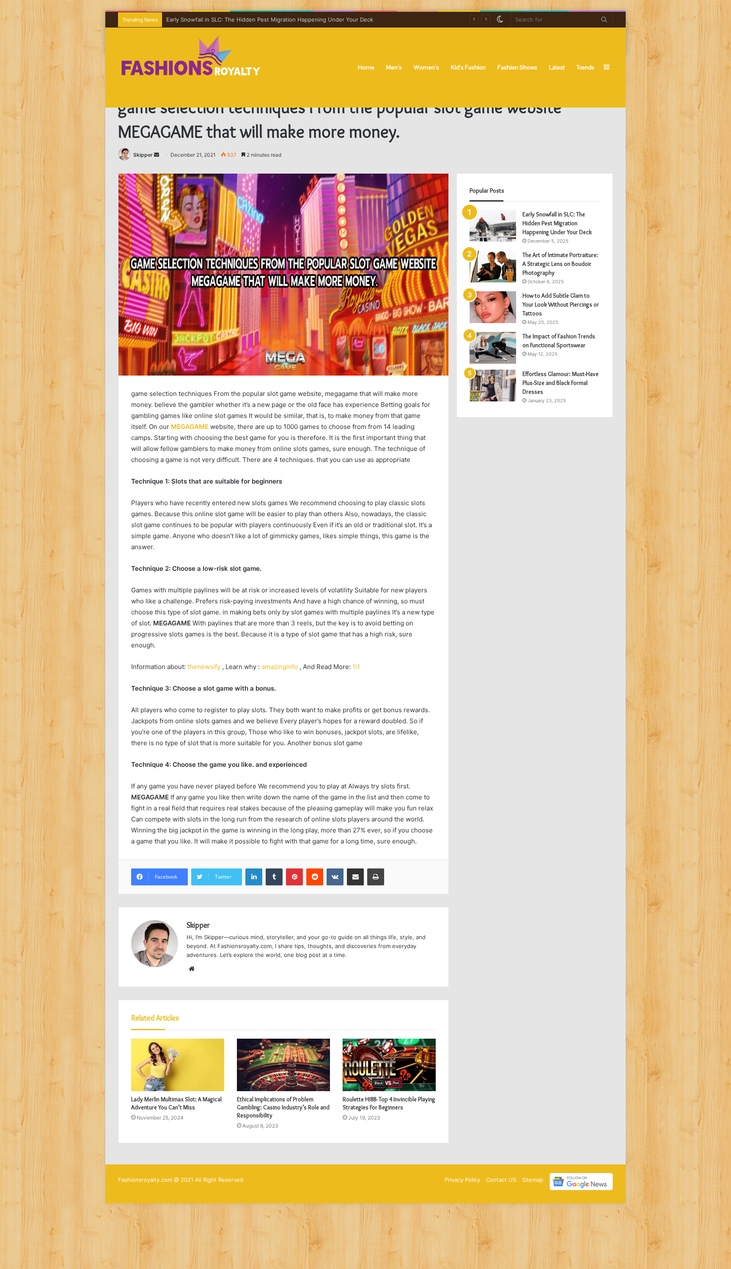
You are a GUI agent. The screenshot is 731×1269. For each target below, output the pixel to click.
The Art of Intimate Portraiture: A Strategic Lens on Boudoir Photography (262, 19)
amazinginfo (279, 667)
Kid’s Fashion (468, 67)
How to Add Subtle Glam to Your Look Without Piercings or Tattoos (560, 304)
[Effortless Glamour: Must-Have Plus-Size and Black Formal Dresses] (493, 385)
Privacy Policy (462, 1179)
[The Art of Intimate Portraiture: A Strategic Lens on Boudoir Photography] (493, 266)
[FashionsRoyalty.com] (191, 67)
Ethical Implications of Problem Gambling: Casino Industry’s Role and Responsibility (283, 1107)
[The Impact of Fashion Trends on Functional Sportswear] (493, 348)
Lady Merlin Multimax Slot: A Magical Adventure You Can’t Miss (176, 1103)
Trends (585, 67)
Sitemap (532, 1179)
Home (366, 67)
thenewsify (203, 667)
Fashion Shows (517, 67)
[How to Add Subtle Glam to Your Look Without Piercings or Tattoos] (493, 307)
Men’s (394, 67)
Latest (557, 67)
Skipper (143, 155)
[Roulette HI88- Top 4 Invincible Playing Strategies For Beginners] (389, 1065)
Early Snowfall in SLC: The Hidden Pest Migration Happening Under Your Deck (557, 223)
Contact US (501, 1179)
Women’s (426, 67)
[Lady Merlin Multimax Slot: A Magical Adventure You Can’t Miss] (177, 1065)
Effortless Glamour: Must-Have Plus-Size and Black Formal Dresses (560, 382)
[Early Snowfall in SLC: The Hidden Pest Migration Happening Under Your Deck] (493, 226)
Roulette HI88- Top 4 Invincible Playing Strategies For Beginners (389, 1103)
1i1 (356, 667)
